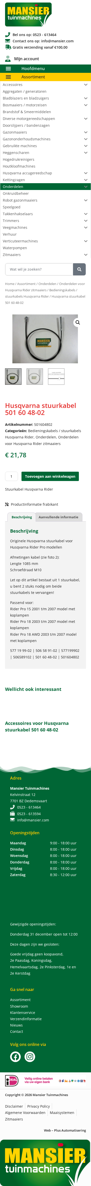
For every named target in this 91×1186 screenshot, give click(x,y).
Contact (16, 1031)
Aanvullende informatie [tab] (58, 517)
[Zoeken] (79, 269)
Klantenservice (22, 1012)
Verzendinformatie (26, 1018)
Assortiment (33, 77)
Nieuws (16, 1025)
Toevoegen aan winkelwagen (50, 476)
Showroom (19, 1006)
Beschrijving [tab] (22, 517)
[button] (8, 69)
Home (9, 283)
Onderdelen (47, 283)
